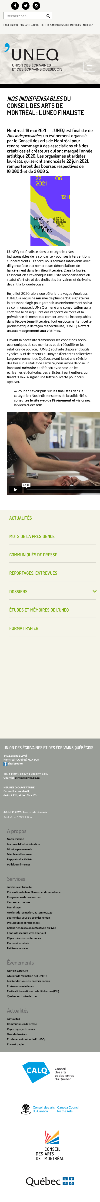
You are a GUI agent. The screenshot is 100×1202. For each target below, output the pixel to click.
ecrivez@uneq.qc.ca (27, 777)
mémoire (29, 368)
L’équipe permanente (19, 849)
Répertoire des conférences (24, 938)
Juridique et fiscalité (19, 887)
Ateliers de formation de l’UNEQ (27, 976)
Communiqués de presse (33, 554)
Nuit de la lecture (17, 970)
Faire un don (10, 25)
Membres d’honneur (19, 854)
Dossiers (18, 591)
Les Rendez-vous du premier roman (28, 917)
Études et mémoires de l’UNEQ (39, 610)
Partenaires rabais (18, 943)
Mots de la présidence (32, 536)
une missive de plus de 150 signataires (59, 298)
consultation (73, 307)
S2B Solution (24, 817)
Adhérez (88, 25)
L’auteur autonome (18, 902)
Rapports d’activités (19, 859)
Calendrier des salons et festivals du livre (31, 928)
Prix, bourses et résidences (23, 922)
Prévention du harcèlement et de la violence (33, 892)
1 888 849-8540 (38, 773)
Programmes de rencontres (23, 897)
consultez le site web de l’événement (42, 400)
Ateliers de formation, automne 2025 (30, 912)
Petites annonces (17, 948)
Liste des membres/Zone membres (61, 25)
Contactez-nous (29, 25)
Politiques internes (18, 864)
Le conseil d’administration (23, 844)
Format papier (23, 628)
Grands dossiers (17, 1034)
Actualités (20, 518)
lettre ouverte (57, 377)
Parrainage (13, 907)
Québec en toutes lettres (22, 996)
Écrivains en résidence (20, 986)
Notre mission (15, 839)
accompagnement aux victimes (35, 330)
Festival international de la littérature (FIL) (33, 991)
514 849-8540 (18, 773)
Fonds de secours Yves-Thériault (26, 933)
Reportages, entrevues (33, 573)
